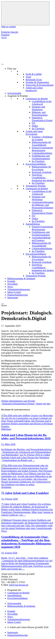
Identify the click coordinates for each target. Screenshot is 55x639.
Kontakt (11, 281)
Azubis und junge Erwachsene (34, 132)
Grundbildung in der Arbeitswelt (41, 102)
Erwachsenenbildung (36, 164)
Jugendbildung (33, 224)
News (10, 286)
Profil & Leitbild (34, 74)
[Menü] (2, 64)
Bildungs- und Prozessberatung (40, 113)
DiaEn (35, 126)
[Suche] (24, 60)
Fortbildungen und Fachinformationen (41, 157)
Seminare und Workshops (38, 108)
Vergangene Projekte (36, 186)
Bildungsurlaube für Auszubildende (41, 143)
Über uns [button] (11, 68)
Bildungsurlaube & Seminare (21, 278)
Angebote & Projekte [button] (17, 96)
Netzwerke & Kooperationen (40, 85)
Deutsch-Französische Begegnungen (42, 149)
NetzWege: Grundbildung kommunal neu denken (43, 178)
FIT (33, 123)
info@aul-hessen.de (18, 585)
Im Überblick (38, 128)
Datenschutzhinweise (17, 295)
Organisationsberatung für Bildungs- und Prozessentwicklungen (42, 205)
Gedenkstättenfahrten (42, 153)
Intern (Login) (14, 292)
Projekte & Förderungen (37, 82)
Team (28, 77)
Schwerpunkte (14, 93)
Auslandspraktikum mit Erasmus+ (41, 239)
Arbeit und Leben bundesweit (34, 89)
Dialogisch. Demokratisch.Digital (42, 119)
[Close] (2, 303)
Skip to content (8, 26)
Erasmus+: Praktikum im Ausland (42, 138)
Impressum (12, 297)
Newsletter (12, 284)
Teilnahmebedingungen (18, 289)
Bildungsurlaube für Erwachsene (41, 168)
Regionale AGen (34, 79)
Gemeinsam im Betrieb (37, 98)
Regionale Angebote (41, 172)
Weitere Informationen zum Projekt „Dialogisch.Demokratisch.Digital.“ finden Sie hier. (26, 402)
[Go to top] (25, 13)
